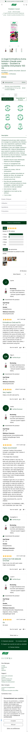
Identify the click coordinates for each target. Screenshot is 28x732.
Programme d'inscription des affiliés (9, 690)
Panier (2, 689)
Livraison (3, 677)
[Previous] (10, 46)
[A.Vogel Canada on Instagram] (6, 658)
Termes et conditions (6, 680)
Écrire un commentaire (14, 222)
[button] (8, 74)
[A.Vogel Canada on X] (9, 658)
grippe (17, 147)
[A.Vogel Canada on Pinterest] (7, 658)
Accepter (13, 721)
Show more (13, 635)
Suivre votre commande (7, 675)
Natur (2, 668)
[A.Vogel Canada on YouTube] (11, 658)
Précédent (11, 9)
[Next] (18, 46)
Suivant (17, 9)
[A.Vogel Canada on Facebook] (4, 658)
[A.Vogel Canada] (14, 5)
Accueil (9, 11)
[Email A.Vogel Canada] (2, 658)
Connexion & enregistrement (8, 687)
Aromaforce (4, 667)
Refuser (13, 724)
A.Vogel (3, 665)
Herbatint (3, 670)
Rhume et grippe (16, 11)
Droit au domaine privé (6, 678)
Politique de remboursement (8, 681)
